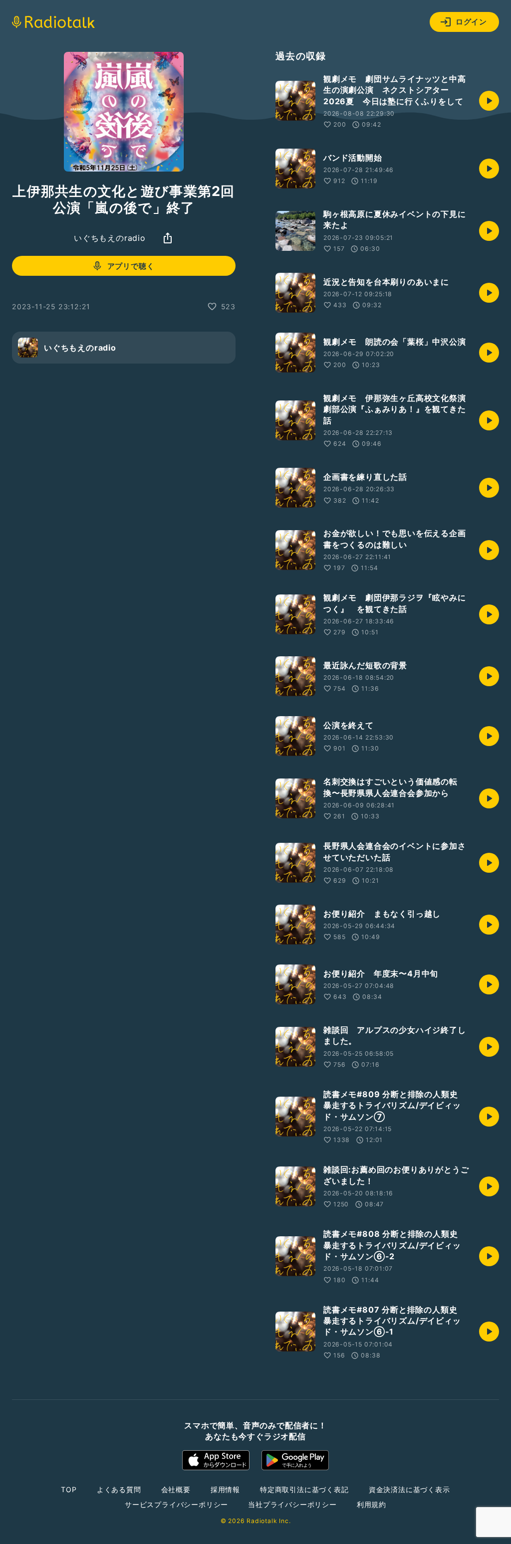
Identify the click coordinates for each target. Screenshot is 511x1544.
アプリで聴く (131, 266)
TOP (68, 1489)
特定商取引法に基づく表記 (304, 1489)
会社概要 (176, 1489)
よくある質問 (119, 1489)
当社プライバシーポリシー (292, 1504)
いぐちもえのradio (110, 238)
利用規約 (371, 1504)
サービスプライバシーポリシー (176, 1504)
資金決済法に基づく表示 (409, 1489)
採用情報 (225, 1489)
